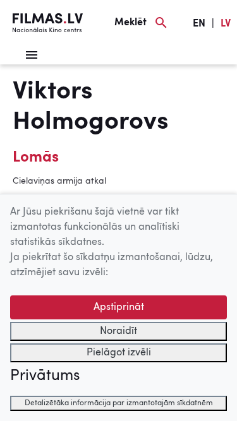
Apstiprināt (119, 307)
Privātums (45, 376)
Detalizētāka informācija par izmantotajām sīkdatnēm (119, 403)
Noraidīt (118, 331)
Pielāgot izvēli (119, 353)
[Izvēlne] (32, 54)
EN (199, 24)
